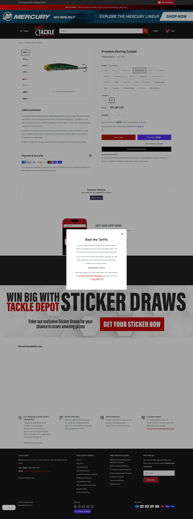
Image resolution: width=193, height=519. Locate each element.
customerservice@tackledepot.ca (91, 276)
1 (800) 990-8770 (97, 279)
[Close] (122, 233)
